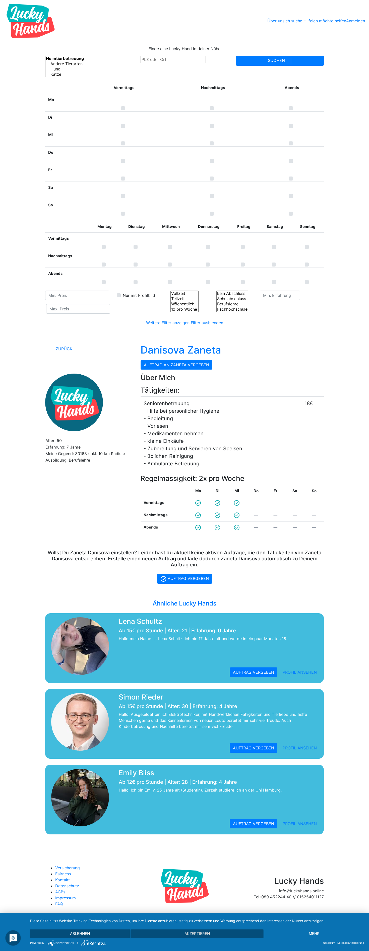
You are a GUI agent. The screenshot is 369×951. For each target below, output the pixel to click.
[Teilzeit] (184, 298)
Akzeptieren (197, 933)
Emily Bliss (136, 772)
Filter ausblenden (207, 322)
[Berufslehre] (232, 304)
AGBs (60, 891)
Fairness (63, 873)
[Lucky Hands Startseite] (30, 21)
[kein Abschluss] (232, 293)
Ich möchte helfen (329, 20)
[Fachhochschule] (232, 309)
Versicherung (67, 867)
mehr (314, 933)
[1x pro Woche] (184, 309)
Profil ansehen (300, 672)
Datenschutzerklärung (350, 942)
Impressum (65, 897)
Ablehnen (80, 933)
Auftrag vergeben (187, 578)
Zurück (63, 348)
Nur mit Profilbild (139, 295)
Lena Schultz (140, 621)
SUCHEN (277, 60)
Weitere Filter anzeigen (168, 322)
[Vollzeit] (184, 293)
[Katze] (89, 74)
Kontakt (62, 879)
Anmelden (355, 20)
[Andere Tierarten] (89, 63)
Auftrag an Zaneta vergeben (176, 364)
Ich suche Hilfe (298, 20)
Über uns (275, 20)
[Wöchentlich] (184, 304)
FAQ (59, 903)
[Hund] (89, 69)
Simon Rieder (141, 697)
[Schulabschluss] (232, 298)
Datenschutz (67, 885)
